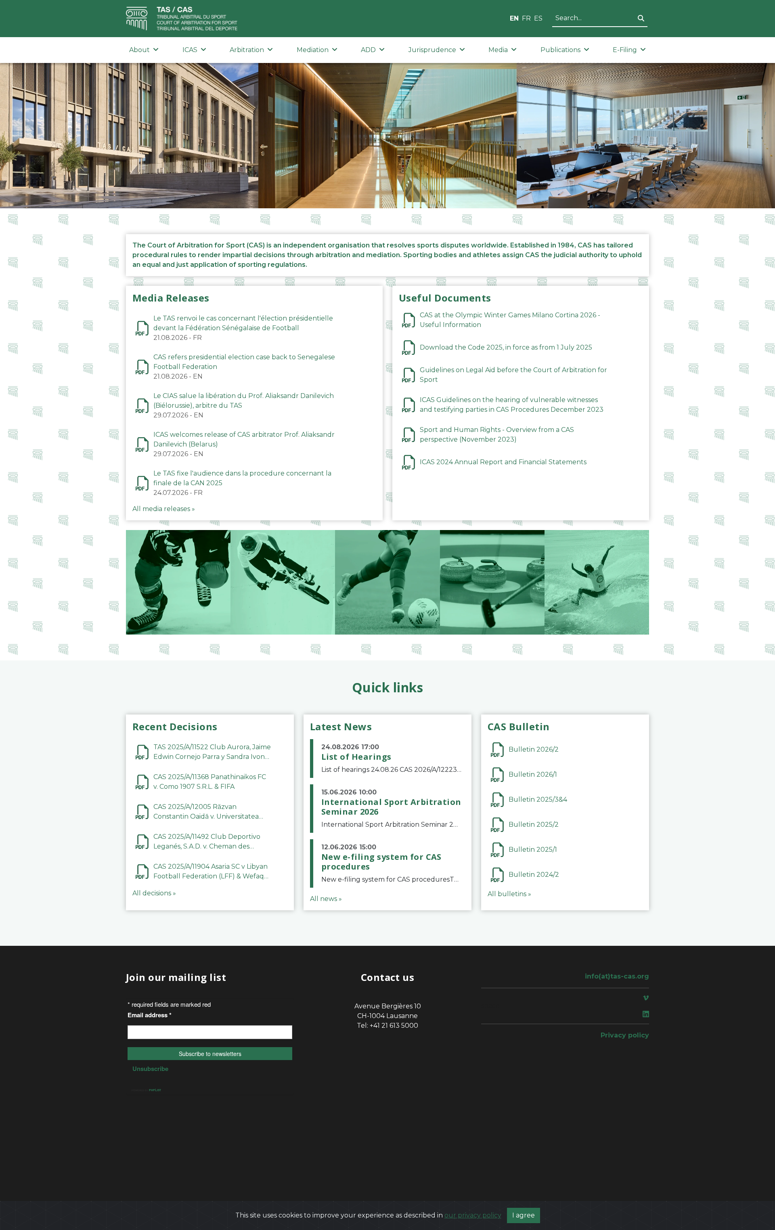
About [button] (139, 50)
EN (514, 18)
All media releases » (163, 509)
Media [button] (498, 50)
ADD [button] (368, 50)
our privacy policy (472, 1215)
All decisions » (154, 893)
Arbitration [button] (247, 50)
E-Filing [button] (625, 50)
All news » (326, 899)
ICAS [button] (189, 50)
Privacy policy (625, 1035)
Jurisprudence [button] (432, 50)
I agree (523, 1215)
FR (526, 18)
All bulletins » (509, 894)
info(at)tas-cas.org (617, 976)
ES (538, 18)
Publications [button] (560, 50)
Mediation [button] (313, 50)
